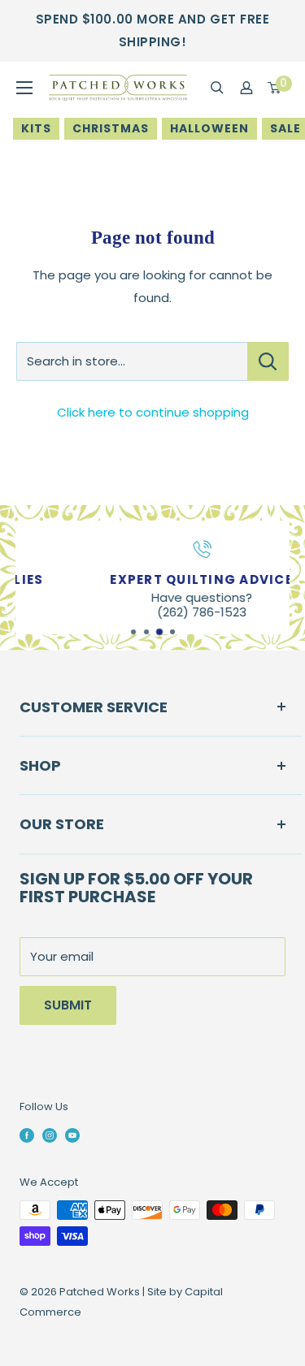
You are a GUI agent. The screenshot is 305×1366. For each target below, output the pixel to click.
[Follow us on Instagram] (49, 1134)
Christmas (110, 128)
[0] (275, 87)
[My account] (246, 87)
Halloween (209, 128)
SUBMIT (68, 1005)
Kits (36, 128)
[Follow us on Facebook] (27, 1134)
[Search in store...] (268, 361)
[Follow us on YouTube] (72, 1134)
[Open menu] (24, 87)
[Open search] (217, 87)
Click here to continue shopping (153, 412)
